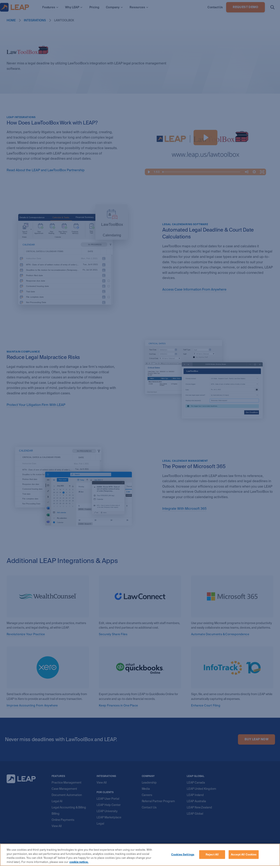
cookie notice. (78, 862)
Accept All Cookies (243, 854)
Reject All (212, 854)
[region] (140, 855)
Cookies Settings (182, 854)
